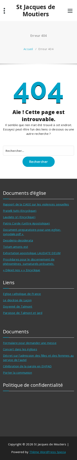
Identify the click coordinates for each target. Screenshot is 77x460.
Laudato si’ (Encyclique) (19, 217)
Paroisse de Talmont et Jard (22, 313)
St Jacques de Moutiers (35, 10)
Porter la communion (17, 372)
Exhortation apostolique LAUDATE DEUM (31, 253)
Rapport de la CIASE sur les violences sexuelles (36, 204)
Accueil (28, 49)
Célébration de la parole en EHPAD (27, 366)
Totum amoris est (15, 247)
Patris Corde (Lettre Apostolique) (26, 223)
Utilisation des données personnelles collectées (37, 405)
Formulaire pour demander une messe (29, 343)
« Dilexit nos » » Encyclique (21, 270)
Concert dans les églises (20, 349)
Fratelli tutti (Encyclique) (19, 211)
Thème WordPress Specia (47, 452)
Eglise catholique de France (22, 294)
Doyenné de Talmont (17, 306)
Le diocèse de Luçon (17, 300)
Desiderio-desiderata (18, 240)
